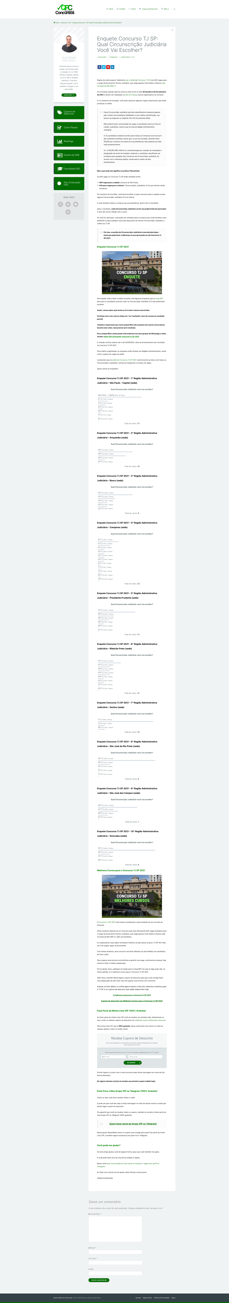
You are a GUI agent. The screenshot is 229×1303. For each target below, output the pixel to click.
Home (111, 9)
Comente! (114, 57)
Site (91, 1269)
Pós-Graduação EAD (72, 183)
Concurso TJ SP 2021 (107, 922)
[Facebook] (60, 204)
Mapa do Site (147, 1298)
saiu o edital (130, 80)
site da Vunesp (131, 95)
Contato (122, 9)
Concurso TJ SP (127, 57)
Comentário (95, 1214)
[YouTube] (75, 204)
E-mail (93, 1258)
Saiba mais (68, 95)
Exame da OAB (71, 155)
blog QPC (159, 298)
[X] (68, 204)
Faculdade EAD (72, 168)
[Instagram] (68, 212)
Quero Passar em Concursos (63, 1298)
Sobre (133, 9)
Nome (93, 1248)
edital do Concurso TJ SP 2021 (124, 360)
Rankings (68, 141)
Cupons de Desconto (150, 9)
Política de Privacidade (161, 1298)
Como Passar (71, 127)
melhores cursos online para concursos (150, 1020)
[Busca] (172, 7)
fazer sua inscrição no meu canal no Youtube (124, 1163)
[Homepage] (65, 9)
